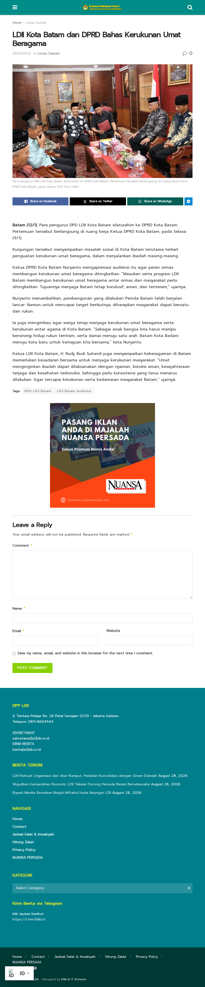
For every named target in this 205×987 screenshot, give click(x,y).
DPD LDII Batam (37, 391)
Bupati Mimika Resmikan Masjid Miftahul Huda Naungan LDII (61, 792)
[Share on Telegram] (188, 201)
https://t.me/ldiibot (29, 919)
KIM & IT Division (73, 979)
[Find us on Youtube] (35, 968)
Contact (19, 826)
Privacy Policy (24, 849)
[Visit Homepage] (102, 7)
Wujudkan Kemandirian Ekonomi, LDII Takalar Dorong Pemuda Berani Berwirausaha (81, 784)
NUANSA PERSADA (27, 857)
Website (113, 630)
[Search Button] (190, 7)
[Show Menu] (14, 7)
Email (18, 631)
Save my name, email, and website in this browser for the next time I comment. (85, 653)
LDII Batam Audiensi (74, 391)
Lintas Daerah (36, 22)
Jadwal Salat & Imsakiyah (33, 834)
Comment (22, 545)
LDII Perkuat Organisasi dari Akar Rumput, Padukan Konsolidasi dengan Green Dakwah (84, 775)
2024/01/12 (21, 53)
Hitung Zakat (23, 842)
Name (19, 608)
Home (17, 22)
